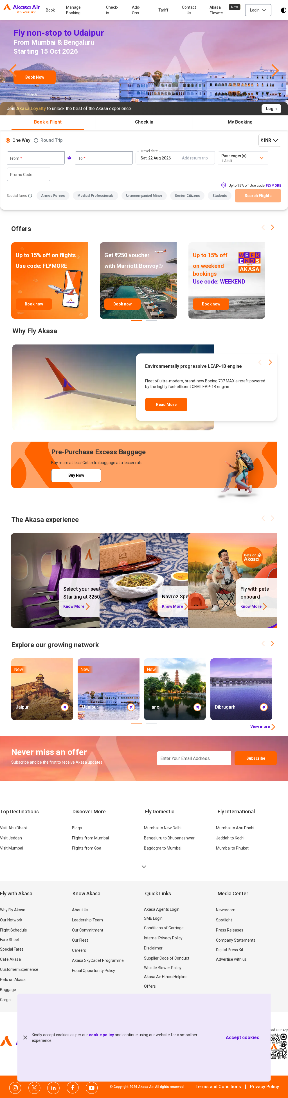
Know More (73, 606)
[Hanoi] (175, 689)
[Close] (25, 1037)
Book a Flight (48, 122)
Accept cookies (242, 1037)
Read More (166, 404)
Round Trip (51, 140)
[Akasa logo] (21, 10)
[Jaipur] (42, 689)
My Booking (240, 122)
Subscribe (255, 758)
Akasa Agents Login (161, 909)
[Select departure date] (155, 158)
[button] (12, 68)
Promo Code (21, 174)
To (82, 158)
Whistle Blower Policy (162, 967)
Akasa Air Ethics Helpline (166, 976)
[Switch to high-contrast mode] (283, 10)
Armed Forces (53, 196)
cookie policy (101, 1035)
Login (271, 108)
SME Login (153, 918)
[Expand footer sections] (144, 867)
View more (260, 726)
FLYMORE (273, 186)
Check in (144, 122)
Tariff (163, 10)
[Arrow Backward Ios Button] (263, 227)
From (16, 158)
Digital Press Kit (229, 950)
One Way (21, 140)
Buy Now (76, 475)
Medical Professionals (95, 196)
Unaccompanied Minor (144, 196)
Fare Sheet (9, 939)
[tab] (48, 122)
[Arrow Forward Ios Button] (272, 227)
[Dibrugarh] (241, 689)
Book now (34, 304)
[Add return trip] (195, 158)
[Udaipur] (144, 68)
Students (219, 196)
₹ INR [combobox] (266, 140)
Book (50, 10)
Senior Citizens (187, 196)
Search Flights (258, 195)
